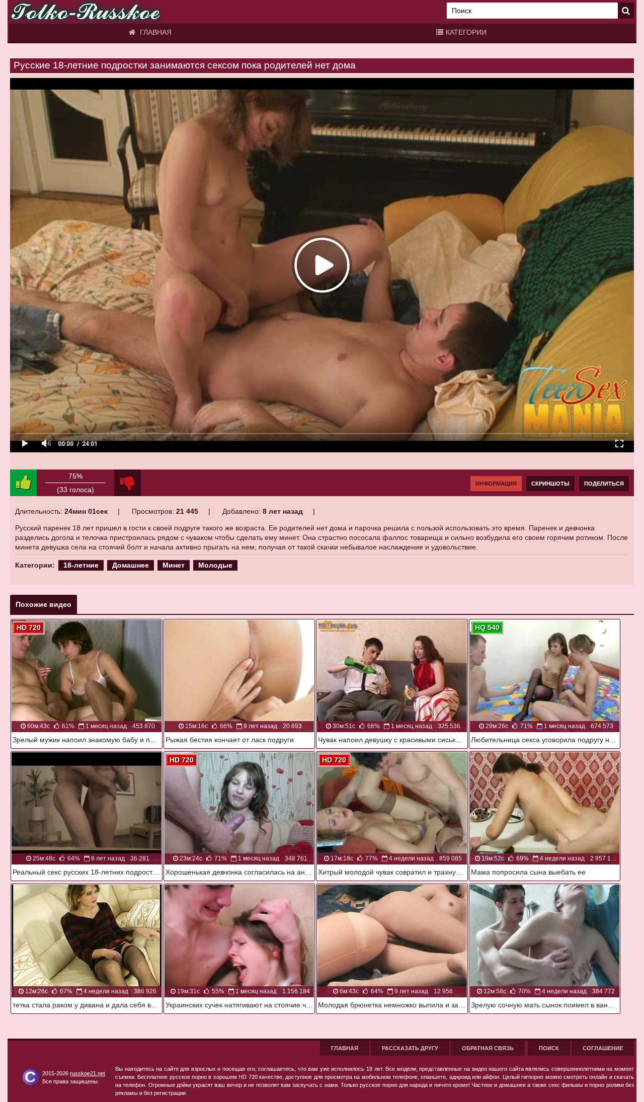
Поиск (549, 1048)
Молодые (215, 565)
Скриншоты (550, 484)
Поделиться (604, 484)
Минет (174, 565)
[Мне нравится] (23, 482)
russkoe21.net (87, 1073)
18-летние (81, 565)
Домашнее (130, 565)
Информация (496, 484)
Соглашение (603, 1048)
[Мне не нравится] (127, 482)
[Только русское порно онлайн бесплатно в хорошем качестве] (85, 12)
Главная (155, 32)
